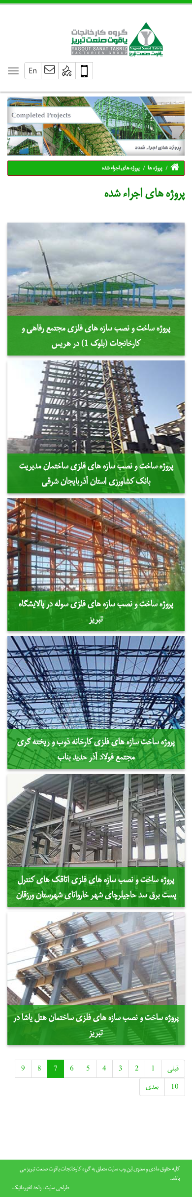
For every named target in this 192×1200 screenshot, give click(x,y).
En (33, 70)
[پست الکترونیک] (50, 70)
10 (175, 1086)
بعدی (152, 1086)
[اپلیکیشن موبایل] (84, 70)
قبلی (173, 1068)
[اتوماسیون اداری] (67, 70)
